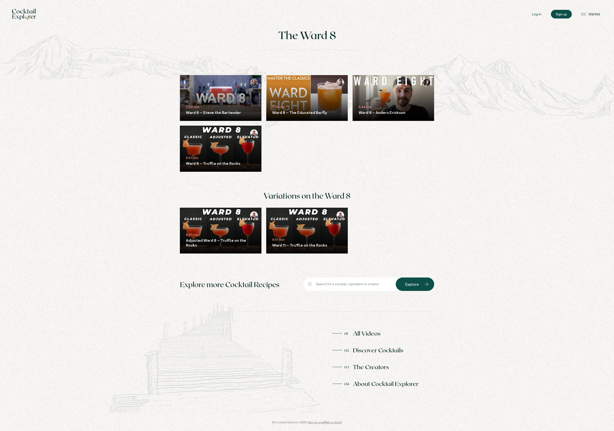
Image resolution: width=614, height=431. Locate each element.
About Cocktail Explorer (386, 383)
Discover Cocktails (378, 350)
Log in (536, 14)
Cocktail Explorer (24, 14)
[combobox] (349, 284)
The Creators (371, 366)
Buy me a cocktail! (325, 422)
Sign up (561, 14)
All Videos (367, 333)
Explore (412, 284)
